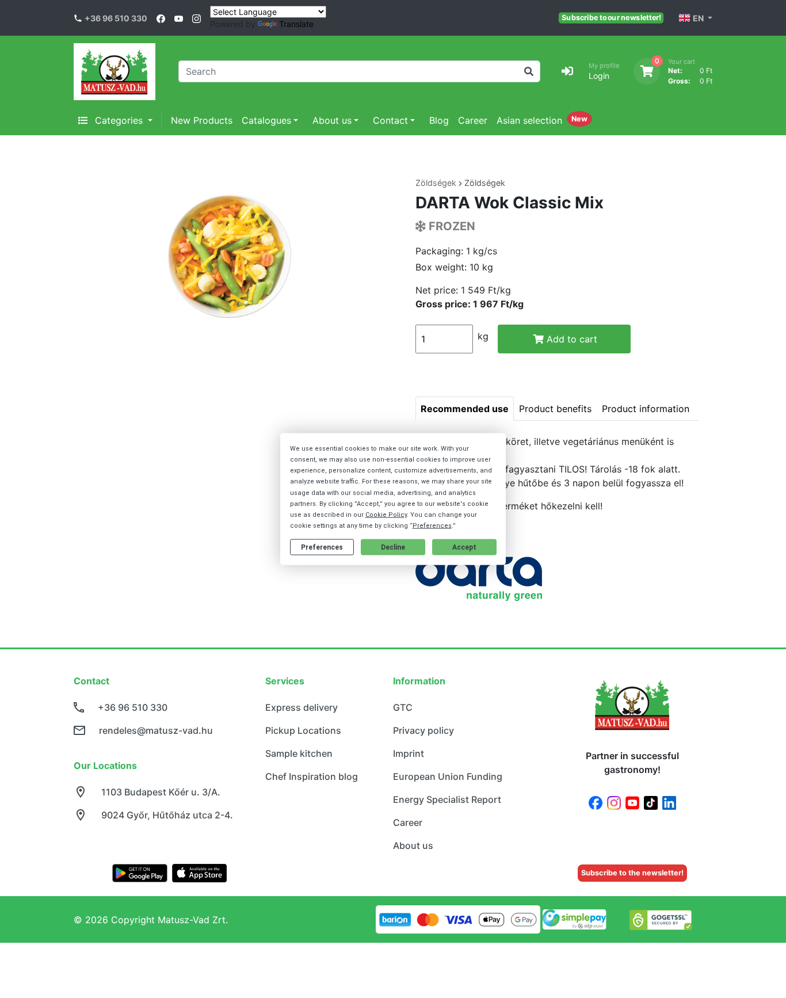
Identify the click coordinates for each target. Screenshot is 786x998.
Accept (464, 547)
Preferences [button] (432, 526)
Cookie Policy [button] (386, 515)
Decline (393, 547)
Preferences (322, 547)
